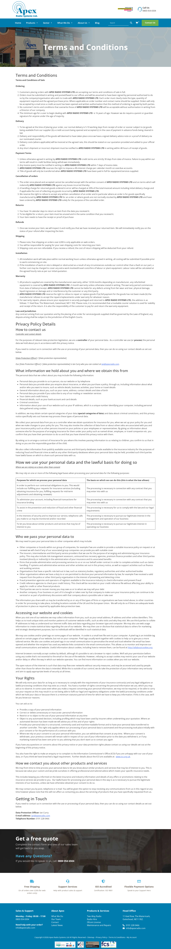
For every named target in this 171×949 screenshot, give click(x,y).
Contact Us (150, 22)
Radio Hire (92, 919)
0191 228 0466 (132, 925)
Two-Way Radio (94, 916)
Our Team (56, 919)
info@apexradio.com (25, 927)
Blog (97, 22)
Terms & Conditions (117, 937)
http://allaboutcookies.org (140, 647)
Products (30, 22)
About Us (82, 22)
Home (18, 22)
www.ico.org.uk (123, 756)
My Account (132, 937)
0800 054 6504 (149, 10)
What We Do (63, 22)
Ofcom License (94, 922)
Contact (55, 922)
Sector (46, 22)
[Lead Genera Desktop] (25, 9)
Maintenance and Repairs (99, 925)
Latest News (57, 925)
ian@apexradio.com (110, 364)
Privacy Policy (101, 937)
